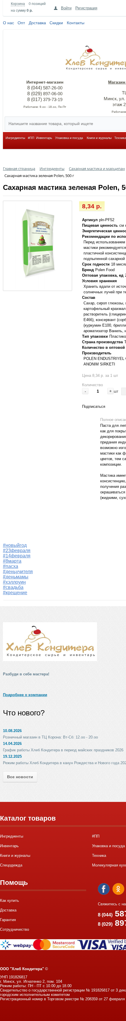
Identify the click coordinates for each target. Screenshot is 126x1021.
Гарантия (8, 920)
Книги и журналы (99, 138)
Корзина (18, 4)
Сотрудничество (14, 929)
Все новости (20, 776)
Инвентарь (44, 138)
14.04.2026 (12, 743)
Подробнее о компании (25, 695)
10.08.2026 (12, 731)
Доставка (37, 22)
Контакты (75, 22)
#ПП (31, 138)
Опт (21, 22)
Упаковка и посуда (69, 138)
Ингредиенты (15, 138)
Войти (66, 8)
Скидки (56, 22)
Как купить (9, 900)
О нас (8, 22)
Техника (99, 855)
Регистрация (86, 8)
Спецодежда (11, 865)
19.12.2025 (12, 756)
